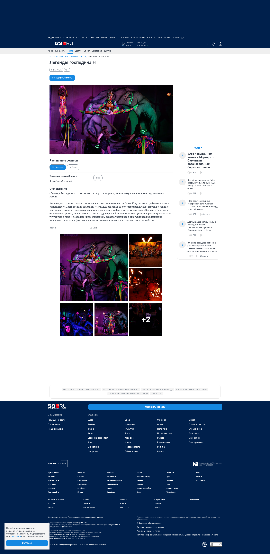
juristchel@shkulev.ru (112, 525)
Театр (70, 51)
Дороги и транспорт (98, 438)
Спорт (87, 51)
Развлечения (163, 442)
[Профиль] (220, 44)
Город (91, 433)
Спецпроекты (196, 442)
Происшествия (164, 433)
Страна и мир (195, 429)
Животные (93, 447)
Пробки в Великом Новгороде (191, 390)
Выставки (97, 51)
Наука (128, 442)
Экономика (194, 438)
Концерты (60, 51)
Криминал (130, 424)
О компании (54, 424)
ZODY (159, 38)
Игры (167, 38)
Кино (50, 51)
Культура (129, 429)
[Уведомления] (213, 44)
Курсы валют (138, 38)
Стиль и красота (197, 424)
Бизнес (91, 424)
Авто (90, 420)
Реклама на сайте (56, 420)
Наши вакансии (56, 429)
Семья (160, 451)
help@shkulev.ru (66, 527)
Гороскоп (124, 38)
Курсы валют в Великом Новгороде (81, 390)
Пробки (151, 38)
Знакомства (72, 38)
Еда (90, 442)
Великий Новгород (59, 57)
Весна (91, 429)
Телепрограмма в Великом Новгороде (128, 394)
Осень (160, 424)
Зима (127, 420)
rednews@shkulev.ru (80, 523)
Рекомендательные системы (148, 531)
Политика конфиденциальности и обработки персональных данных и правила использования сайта (177, 535)
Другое (107, 51)
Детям (78, 51)
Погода (85, 38)
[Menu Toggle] (49, 44)
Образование (131, 451)
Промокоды (178, 38)
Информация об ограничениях (149, 523)
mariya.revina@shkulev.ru (57, 538)
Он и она (161, 420)
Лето (127, 433)
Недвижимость (56, 38)
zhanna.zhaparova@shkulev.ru (59, 534)
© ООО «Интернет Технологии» (93, 545)
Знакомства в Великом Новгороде (121, 390)
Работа (160, 438)
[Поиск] (207, 44)
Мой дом (129, 438)
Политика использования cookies (150, 527)
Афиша (113, 38)
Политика (162, 429)
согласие (16, 536)
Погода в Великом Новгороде (157, 390)
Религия (161, 447)
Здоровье (93, 451)
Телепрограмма (99, 38)
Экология (194, 433)
